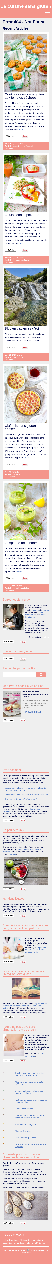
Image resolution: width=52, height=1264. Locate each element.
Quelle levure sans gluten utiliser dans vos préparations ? (30, 1074)
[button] (12, 704)
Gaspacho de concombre (23, 543)
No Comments (10, 148)
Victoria (21, 144)
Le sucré (16, 474)
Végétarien (30, 146)
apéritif (16, 146)
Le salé (22, 146)
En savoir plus (35, 1054)
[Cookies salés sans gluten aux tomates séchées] (6, 1090)
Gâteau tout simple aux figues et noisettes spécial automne (30, 1116)
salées (36, 610)
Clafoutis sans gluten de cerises (22, 427)
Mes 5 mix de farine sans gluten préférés (29, 1083)
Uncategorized (19, 357)
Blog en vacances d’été (22, 328)
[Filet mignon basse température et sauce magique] (6, 1099)
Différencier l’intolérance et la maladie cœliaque (26, 794)
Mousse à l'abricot (23, 1131)
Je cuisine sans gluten (26, 6)
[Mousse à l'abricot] (6, 1130)
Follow (12, 136)
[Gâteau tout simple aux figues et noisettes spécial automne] (6, 1114)
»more (20, 129)
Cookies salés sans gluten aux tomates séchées (24, 95)
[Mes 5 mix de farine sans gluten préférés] (6, 1081)
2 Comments (10, 477)
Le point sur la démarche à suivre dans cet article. (36, 949)
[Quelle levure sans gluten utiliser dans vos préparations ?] (6, 1072)
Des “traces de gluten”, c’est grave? (21, 799)
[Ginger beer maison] (6, 1108)
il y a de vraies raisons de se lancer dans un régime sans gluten (25, 1005)
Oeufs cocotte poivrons (22, 215)
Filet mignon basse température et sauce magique (31, 1101)
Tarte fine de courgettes (26, 1124)
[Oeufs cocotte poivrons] (6, 1137)
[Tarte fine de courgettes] (6, 1124)
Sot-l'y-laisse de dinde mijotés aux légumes (30, 1145)
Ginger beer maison (24, 1109)
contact (13, 854)
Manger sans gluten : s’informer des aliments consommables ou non (25, 789)
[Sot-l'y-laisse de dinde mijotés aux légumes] (6, 1143)
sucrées (45, 610)
